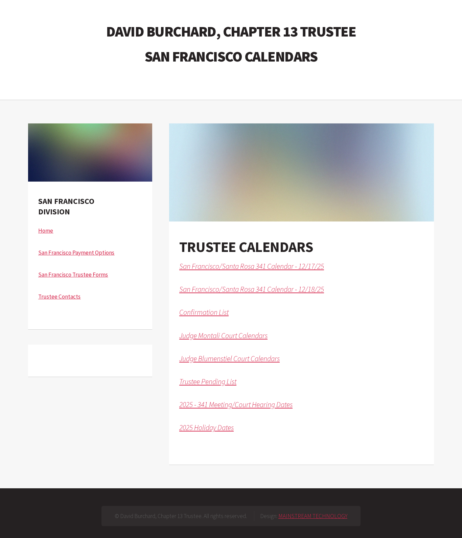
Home (45, 230)
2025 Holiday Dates (206, 427)
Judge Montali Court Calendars (223, 335)
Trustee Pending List (207, 381)
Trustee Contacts (59, 296)
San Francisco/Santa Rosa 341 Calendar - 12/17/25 (251, 266)
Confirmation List (204, 312)
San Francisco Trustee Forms (73, 274)
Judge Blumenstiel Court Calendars (229, 358)
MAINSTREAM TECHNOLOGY (312, 516)
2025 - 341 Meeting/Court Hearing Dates (236, 404)
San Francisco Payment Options (76, 252)
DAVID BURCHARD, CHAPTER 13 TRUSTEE (231, 31)
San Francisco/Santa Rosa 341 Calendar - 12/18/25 (251, 289)
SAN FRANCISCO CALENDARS (231, 56)
